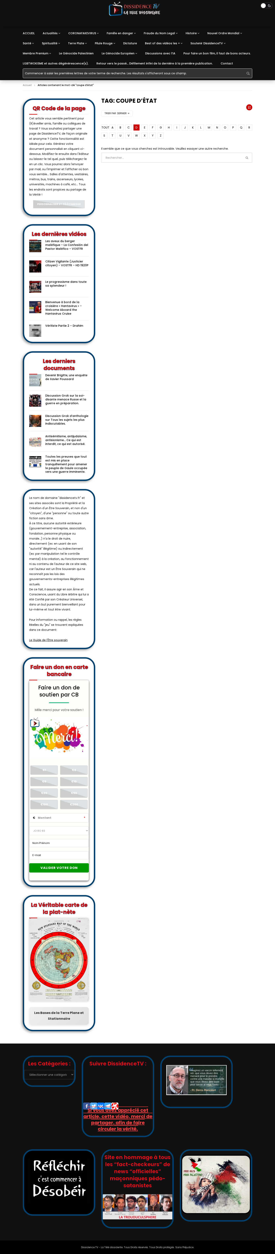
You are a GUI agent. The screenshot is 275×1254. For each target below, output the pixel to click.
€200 (74, 804)
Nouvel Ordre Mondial (223, 33)
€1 (44, 770)
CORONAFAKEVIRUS (82, 33)
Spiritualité (49, 43)
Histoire (191, 33)
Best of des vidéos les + (162, 43)
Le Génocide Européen (118, 53)
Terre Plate (76, 43)
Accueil (27, 85)
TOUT (104, 127)
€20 (44, 793)
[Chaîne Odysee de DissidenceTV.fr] (114, 1106)
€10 (74, 781)
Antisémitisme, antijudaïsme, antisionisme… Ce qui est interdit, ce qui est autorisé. (66, 440)
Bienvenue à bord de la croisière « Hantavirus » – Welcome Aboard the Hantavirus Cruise (63, 308)
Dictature (130, 43)
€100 (44, 804)
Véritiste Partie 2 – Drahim (64, 326)
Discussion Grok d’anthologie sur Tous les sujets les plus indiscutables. (66, 420)
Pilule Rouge (104, 43)
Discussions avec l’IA (160, 53)
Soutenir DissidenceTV (206, 43)
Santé (27, 43)
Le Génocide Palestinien (76, 53)
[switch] (266, 5)
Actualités (50, 33)
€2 (74, 770)
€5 (44, 781)
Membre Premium (35, 53)
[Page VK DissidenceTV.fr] (100, 1106)
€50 (74, 793)
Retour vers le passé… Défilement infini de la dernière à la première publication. (154, 63)
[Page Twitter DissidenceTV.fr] (93, 1106)
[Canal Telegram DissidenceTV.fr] (107, 1106)
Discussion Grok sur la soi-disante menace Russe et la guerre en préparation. (65, 399)
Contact (227, 63)
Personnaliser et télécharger (59, 204)
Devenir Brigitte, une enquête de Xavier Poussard (66, 377)
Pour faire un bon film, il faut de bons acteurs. (217, 53)
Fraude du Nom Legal (159, 33)
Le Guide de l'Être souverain (48, 640)
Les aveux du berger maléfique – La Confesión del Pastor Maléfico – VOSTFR (66, 245)
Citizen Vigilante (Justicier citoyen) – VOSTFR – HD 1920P (66, 263)
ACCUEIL (29, 33)
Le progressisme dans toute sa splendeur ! (66, 284)
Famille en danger (120, 33)
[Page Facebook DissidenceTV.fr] (86, 1106)
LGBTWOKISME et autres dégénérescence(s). (55, 63)
